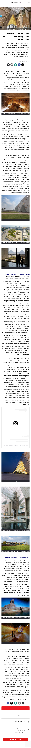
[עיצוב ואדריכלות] (15, 2)
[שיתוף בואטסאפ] (15, 64)
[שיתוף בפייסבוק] (19, 64)
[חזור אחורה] (2, 2)
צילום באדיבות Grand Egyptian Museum (19, 29)
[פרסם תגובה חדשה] (8, 64)
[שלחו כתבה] (11, 64)
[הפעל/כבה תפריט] (29, 2)
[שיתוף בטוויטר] (22, 64)
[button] (15, 723)
